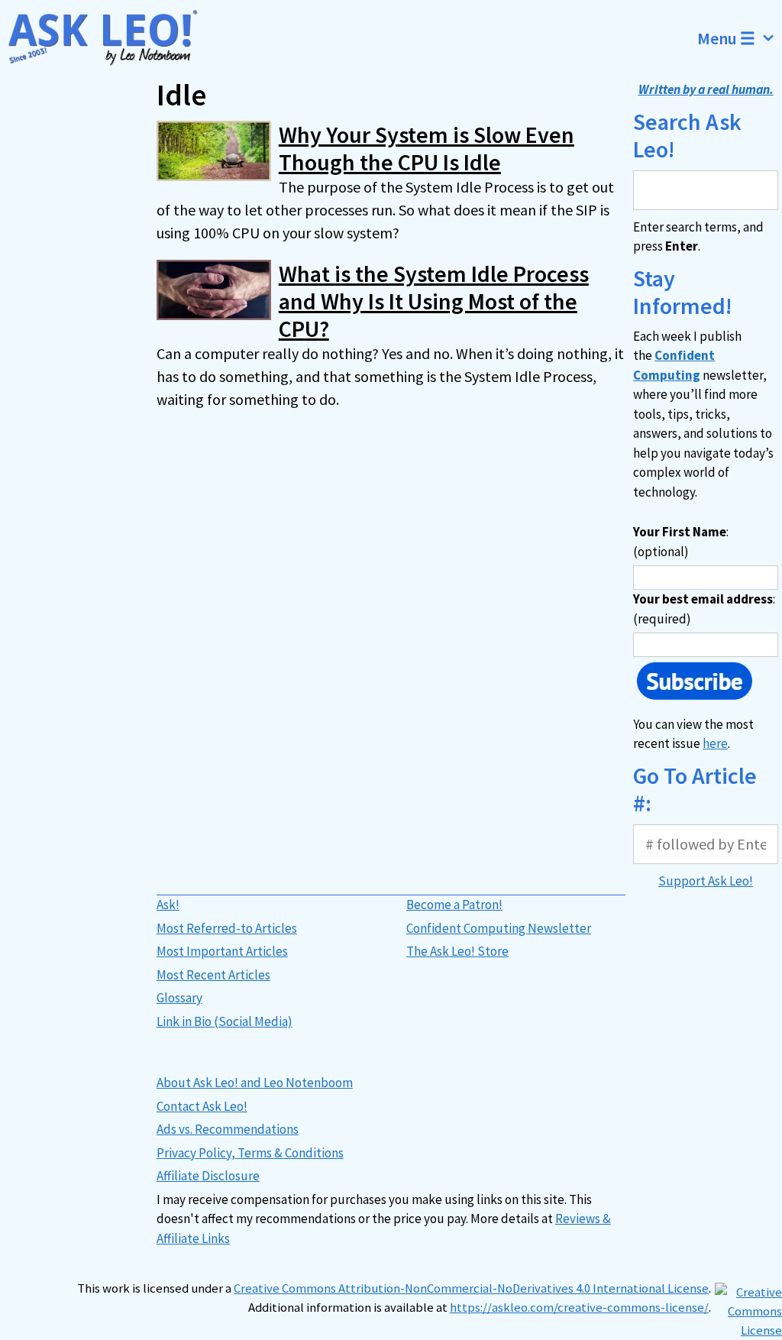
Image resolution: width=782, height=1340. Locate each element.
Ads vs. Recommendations (228, 1129)
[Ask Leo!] (110, 38)
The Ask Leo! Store (457, 951)
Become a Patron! (454, 904)
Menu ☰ (726, 38)
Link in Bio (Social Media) (224, 1021)
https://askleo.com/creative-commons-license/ (579, 1308)
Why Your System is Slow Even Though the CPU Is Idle (426, 148)
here (715, 743)
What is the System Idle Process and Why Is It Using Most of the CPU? (434, 301)
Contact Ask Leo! (202, 1106)
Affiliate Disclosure (208, 1175)
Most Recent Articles (213, 974)
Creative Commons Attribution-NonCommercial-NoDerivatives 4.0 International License (471, 1288)
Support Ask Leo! (705, 880)
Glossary (179, 997)
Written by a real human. (706, 89)
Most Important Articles (222, 951)
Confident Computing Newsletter (498, 928)
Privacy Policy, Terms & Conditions (250, 1152)
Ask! (168, 904)
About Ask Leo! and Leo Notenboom (255, 1082)
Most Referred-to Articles (227, 928)
